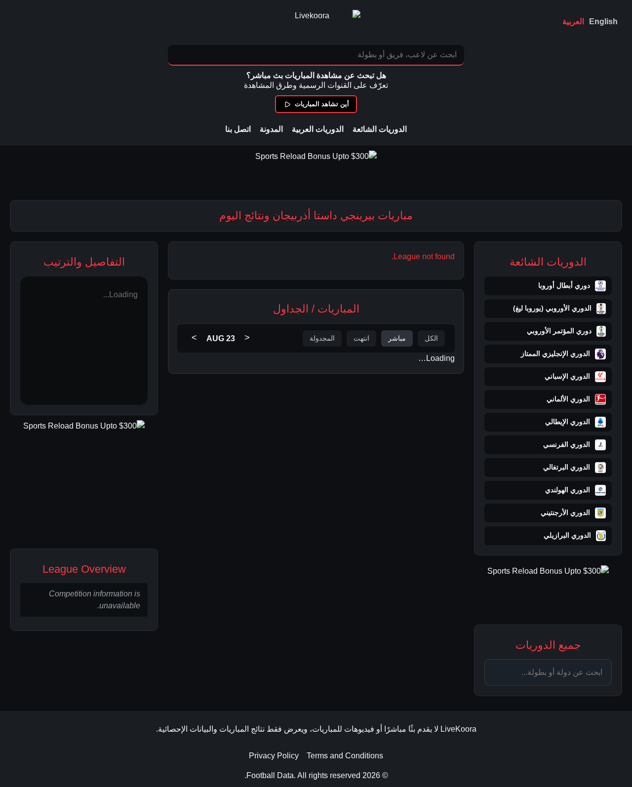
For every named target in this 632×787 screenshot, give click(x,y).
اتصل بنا (238, 129)
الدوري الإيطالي (567, 422)
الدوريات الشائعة (380, 129)
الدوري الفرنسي (566, 444)
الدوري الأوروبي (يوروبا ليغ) (552, 308)
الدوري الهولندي (567, 490)
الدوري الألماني (568, 399)
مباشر (397, 338)
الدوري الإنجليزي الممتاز (555, 353)
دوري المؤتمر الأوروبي (559, 331)
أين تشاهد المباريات (322, 104)
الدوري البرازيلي (567, 535)
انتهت (361, 338)
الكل (431, 338)
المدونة (271, 129)
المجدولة (322, 338)
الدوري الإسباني (567, 376)
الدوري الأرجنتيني (565, 512)
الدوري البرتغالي (566, 467)
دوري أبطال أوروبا (564, 285)
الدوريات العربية (318, 129)
